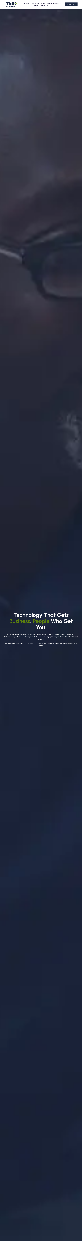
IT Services (25, 3)
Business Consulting (53, 3)
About (36, 5)
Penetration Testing (38, 3)
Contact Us (70, 4)
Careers (42, 5)
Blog (48, 5)
